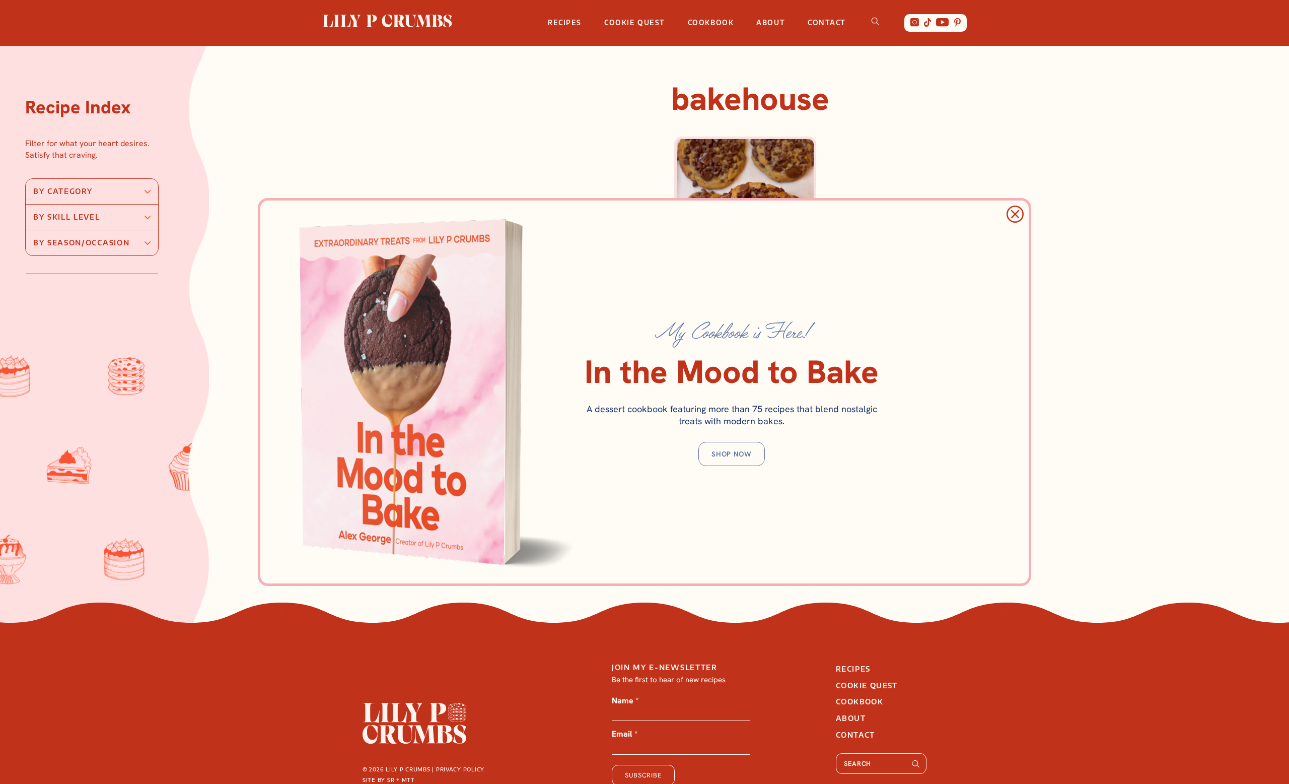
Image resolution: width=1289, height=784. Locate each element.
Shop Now (731, 454)
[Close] (1015, 214)
